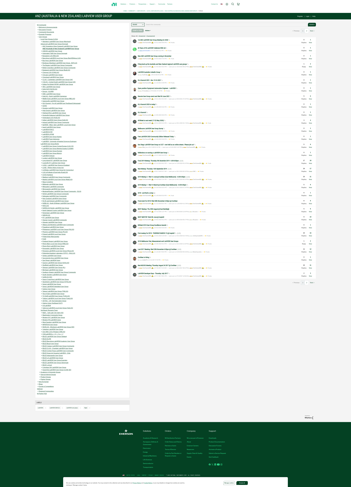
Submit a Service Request (217, 453)
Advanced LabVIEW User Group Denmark (54, 44)
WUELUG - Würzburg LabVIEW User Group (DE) (58, 327)
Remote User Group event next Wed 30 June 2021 (154, 96)
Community (131, 11)
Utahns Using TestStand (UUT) (53, 303)
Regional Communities (46, 391)
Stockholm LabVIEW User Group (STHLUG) (57, 282)
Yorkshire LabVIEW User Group (53, 329)
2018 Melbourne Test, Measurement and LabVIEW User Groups (158, 241)
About (189, 442)
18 (310, 160)
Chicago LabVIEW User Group (52, 75)
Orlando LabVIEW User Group (52, 222)
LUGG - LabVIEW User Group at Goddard (56, 165)
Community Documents (46, 32)
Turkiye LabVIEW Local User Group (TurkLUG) (58, 298)
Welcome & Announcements (48, 27)
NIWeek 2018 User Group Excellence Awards (152, 225)
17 (310, 168)
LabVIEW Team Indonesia (51, 139)
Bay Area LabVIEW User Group (53, 60)
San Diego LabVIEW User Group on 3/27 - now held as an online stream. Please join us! (166, 145)
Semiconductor (148, 463)
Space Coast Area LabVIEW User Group (56, 279)
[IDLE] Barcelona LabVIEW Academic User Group (59, 341)
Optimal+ (40, 389)
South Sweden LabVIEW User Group (55, 274)
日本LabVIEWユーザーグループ (53, 334)
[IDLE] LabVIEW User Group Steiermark (55, 362)
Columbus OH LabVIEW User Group (54, 367)
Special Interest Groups (48, 374)
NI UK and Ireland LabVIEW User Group (56, 201)
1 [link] (302, 31)
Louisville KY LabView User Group (54, 163)
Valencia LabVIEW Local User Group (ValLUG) (58, 308)
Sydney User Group (49, 289)
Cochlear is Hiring (144, 257)
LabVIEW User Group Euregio (52, 151)
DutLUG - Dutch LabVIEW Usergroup (55, 96)
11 (310, 176)
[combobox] (226, 24)
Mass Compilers (48, 182)
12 (310, 249)
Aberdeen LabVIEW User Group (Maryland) (57, 41)
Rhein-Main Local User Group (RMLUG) (55, 244)
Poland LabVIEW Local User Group (54, 234)
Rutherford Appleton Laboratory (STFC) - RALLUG (59, 253)
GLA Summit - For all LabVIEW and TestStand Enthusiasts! (62, 103)
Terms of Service (170, 449)
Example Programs (45, 34)
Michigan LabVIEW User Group (53, 270)
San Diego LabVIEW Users (51, 260)
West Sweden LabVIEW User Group (54, 322)
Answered (142, 36)
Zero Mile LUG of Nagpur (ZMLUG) (54, 332)
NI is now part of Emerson (195, 438)
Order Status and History (173, 442)
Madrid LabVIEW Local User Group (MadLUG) (57, 179)
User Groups (141, 11)
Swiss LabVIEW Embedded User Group (55, 286)
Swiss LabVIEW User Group (52, 284)
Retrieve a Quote (170, 446)
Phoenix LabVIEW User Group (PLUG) (55, 232)
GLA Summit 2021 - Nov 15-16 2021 (149, 80)
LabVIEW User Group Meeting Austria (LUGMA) (58, 148)
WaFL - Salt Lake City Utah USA (53, 313)
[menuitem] (123, 4)
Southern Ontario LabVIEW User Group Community (59, 272)
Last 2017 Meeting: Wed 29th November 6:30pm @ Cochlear (157, 249)
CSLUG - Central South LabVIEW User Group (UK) (59, 82)
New (310, 42)
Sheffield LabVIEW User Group (53, 265)
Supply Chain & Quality (194, 453)
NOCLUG (46, 205)
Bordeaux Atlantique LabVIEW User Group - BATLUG (60, 63)
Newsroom (190, 449)
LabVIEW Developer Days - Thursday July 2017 (153, 273)
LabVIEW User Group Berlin (50, 144)
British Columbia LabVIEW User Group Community (59, 68)
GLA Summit (142, 112)
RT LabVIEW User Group (51, 217)
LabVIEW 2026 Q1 (55, 408)
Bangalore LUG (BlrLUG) (51, 56)
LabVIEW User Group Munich (52, 153)
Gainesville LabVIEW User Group (53, 101)
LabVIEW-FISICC (48, 129)
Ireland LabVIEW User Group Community (56, 122)
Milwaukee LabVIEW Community (53, 186)
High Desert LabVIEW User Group (54, 110)
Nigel (85, 408)
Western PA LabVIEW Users (52, 320)
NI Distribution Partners (173, 438)
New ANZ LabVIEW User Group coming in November (154, 56)
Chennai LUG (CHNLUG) (51, 72)
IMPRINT (144, 475)
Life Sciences (147, 460)
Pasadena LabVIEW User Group (53, 227)
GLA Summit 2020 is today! (147, 104)
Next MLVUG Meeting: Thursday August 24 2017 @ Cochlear (157, 265)
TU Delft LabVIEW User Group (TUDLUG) (56, 296)
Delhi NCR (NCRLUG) (50, 89)
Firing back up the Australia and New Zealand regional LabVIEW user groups (162, 64)
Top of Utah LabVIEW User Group (53, 294)
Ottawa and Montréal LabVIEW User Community (58, 225)
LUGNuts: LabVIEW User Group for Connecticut (58, 170)
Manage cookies (159, 475)
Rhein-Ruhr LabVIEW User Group (54, 246)
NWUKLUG (46, 215)
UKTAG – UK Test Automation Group (54, 301)
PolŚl (44, 239)
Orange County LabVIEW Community (55, 220)
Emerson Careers (192, 446)
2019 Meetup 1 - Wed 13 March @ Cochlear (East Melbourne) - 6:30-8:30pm (162, 185)
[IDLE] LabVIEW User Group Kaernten (55, 360)
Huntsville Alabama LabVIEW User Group (56, 115)
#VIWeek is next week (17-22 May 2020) (151, 120)
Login (307, 16)
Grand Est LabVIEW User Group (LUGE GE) (57, 370)
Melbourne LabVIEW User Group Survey (151, 128)
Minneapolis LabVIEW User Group (54, 189)
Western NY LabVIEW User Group (54, 317)
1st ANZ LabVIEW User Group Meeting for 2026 (153, 40)
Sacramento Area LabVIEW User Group (55, 258)
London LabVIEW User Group (52, 158)
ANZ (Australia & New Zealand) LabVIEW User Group (181, 11)
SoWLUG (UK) (47, 277)
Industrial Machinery (150, 456)
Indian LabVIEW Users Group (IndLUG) (55, 120)
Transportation (148, 467)
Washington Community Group (52, 315)
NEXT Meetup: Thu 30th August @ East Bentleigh (153, 209)
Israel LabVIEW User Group (52, 127)
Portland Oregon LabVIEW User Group (55, 241)
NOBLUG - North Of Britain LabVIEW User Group (58, 203)
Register (300, 16)
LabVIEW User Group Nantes (52, 137)
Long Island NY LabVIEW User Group (55, 160)
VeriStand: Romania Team (49, 310)
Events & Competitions (46, 386)
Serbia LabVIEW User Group (52, 255)
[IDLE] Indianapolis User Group (53, 355)
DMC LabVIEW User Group (51, 94)
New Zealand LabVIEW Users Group (54, 198)
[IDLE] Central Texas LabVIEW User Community (58, 351)
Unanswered (150, 36)
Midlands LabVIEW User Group (53, 184)
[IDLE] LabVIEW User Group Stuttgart (55, 336)
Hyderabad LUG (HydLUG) (51, 117)
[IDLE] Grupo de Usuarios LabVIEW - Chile (56, 353)
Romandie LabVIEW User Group (53, 248)
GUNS (45, 106)
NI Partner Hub (42, 393)
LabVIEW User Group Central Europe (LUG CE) (58, 146)
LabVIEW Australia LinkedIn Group (149, 72)
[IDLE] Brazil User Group (50, 343)
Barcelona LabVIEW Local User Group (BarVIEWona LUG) (62, 58)
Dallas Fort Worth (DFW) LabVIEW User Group (58, 84)
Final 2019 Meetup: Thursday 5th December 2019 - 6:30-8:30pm (158, 161)
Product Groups (46, 377)
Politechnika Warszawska (51, 236)
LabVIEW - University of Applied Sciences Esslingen (60, 141)
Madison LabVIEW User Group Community (56, 177)
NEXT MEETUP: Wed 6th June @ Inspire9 (151, 217)
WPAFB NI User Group (50, 324)
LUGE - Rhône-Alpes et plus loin (53, 167)
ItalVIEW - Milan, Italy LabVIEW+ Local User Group (59, 125)
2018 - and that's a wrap (146, 193)
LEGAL (138, 475)
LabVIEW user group (72, 408)
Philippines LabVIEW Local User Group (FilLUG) (58, 229)
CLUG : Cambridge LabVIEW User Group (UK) (58, 79)
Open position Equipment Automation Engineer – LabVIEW (157, 88)
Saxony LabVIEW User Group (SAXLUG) (56, 263)
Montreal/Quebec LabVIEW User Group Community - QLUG (62, 191)
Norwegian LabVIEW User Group (53, 213)
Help (313, 16)
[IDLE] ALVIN (47, 339)
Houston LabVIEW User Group (52, 108)
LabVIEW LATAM (48, 134)
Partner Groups (46, 379)
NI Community (41, 25)
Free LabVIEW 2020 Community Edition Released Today (156, 137)
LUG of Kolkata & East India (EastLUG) (55, 172)
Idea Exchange (44, 382)
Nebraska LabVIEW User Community (55, 196)
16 (310, 233)
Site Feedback (213, 457)
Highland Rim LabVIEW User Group (54, 113)
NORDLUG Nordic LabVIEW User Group (56, 208)
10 (310, 217)
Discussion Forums (45, 29)
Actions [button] (147, 30)
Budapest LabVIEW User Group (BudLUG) (56, 70)
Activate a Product (215, 449)
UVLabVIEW (47, 305)
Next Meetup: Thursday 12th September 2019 (152, 169)
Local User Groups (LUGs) (155, 11)
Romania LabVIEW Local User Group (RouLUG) (58, 251)
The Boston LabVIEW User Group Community (57, 65)
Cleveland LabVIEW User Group (53, 77)
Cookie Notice (148, 483)
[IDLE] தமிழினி (47, 365)
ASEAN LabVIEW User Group (52, 51)
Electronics (147, 448)
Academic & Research (150, 438)
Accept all (242, 483)
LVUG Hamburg (48, 175)
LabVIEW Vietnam (48, 156)
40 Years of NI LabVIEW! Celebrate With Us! (152, 48)
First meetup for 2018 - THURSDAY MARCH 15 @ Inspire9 (156, 233)
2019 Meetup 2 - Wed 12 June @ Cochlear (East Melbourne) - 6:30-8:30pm (162, 177)
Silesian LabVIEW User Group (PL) (54, 267)
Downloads (212, 438)
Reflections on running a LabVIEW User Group (153, 153)
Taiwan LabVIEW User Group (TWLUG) (55, 291)
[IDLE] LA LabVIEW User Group (53, 358)
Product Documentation (217, 442)
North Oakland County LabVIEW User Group (57, 210)
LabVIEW (40, 408)
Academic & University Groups (51, 372)
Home (125, 11)
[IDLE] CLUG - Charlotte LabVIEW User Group (58, 348)
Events (189, 457)
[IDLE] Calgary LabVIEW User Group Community (58, 346)
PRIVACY (150, 475)
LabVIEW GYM (47, 132)
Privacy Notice (137, 483)
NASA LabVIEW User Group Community (56, 194)
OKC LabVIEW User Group (51, 87)
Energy (145, 452)
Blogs (41, 384)
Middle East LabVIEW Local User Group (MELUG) (59, 98)
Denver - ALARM (48, 91)
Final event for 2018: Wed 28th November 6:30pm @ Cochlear (158, 201)
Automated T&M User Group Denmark (55, 53)
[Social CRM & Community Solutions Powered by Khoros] (309, 417)
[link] (137, 30)
